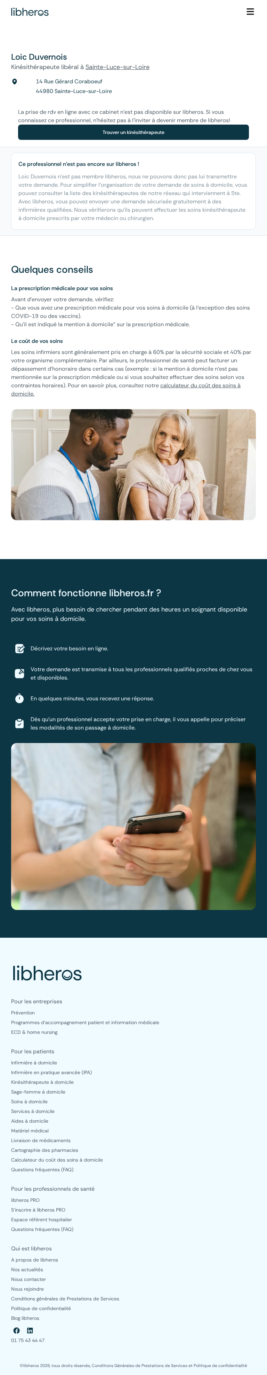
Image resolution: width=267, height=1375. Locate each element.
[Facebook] (16, 1330)
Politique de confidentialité (220, 1365)
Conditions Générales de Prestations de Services (140, 1365)
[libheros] (30, 12)
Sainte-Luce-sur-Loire (117, 67)
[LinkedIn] (29, 1330)
